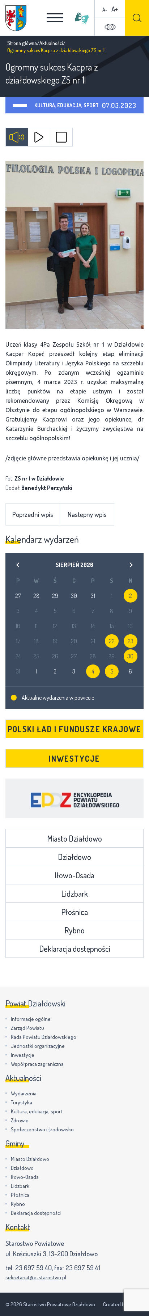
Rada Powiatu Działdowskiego (43, 1036)
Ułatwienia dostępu (110, 27)
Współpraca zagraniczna (37, 1063)
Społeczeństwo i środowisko (42, 1129)
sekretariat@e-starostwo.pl (35, 1277)
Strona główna (22, 43)
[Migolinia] (82, 18)
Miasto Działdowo (74, 838)
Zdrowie (20, 1120)
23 (130, 641)
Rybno (74, 930)
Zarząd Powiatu (27, 1027)
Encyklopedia (74, 798)
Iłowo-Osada (74, 875)
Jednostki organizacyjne (38, 1045)
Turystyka (21, 1102)
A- (104, 9)
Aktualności (51, 43)
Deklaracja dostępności (74, 948)
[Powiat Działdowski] (15, 18)
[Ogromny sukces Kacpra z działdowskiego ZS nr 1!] (74, 245)
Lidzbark (74, 893)
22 (112, 641)
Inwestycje (74, 758)
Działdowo (74, 857)
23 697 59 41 (82, 1267)
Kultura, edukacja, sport (66, 105)
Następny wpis (87, 514)
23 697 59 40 (33, 1267)
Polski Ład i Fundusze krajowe (74, 729)
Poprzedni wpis (32, 514)
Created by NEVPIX (123, 1304)
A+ (114, 8)
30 (130, 656)
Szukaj (137, 18)
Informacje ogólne (31, 1018)
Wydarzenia (24, 1093)
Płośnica (74, 912)
